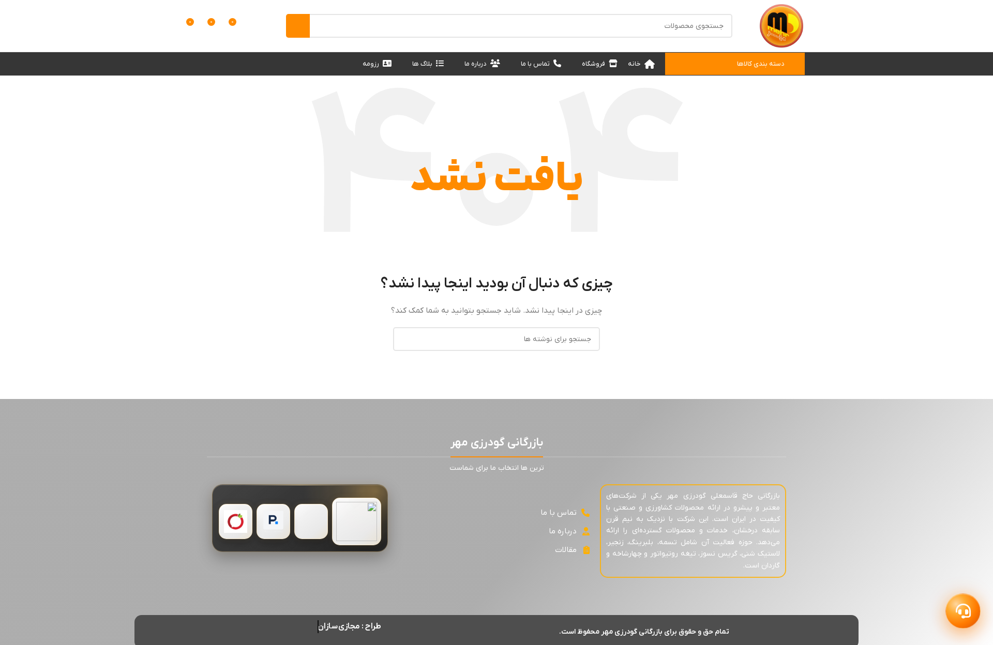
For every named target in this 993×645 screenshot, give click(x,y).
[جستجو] (298, 26)
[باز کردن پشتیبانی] (963, 610)
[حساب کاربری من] (256, 26)
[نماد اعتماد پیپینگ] (273, 521)
